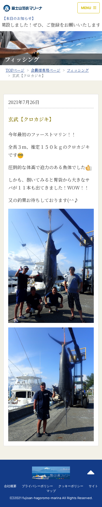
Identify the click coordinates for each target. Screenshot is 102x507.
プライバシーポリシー (37, 486)
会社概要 (10, 486)
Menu (86, 8)
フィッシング (78, 70)
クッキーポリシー (70, 486)
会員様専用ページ (45, 70)
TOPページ (15, 70)
